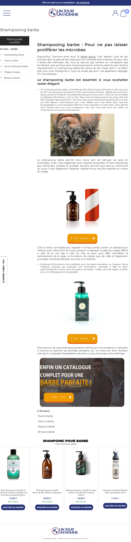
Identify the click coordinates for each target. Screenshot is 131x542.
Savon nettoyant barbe (16, 66)
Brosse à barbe (12, 78)
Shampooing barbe (14, 55)
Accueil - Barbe (9, 49)
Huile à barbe (11, 60)
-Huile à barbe (45, 416)
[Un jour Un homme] (64, 12)
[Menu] (6, 13)
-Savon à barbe (45, 421)
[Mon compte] (115, 13)
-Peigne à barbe (46, 426)
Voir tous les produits (66, 444)
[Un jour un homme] (65, 531)
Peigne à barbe (12, 72)
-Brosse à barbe (46, 431)
